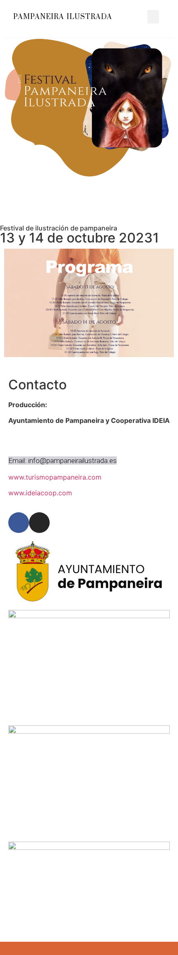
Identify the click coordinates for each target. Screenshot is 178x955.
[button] (153, 17)
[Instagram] (39, 522)
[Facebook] (18, 522)
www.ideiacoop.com (40, 493)
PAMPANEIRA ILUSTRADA (63, 17)
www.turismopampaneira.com (54, 477)
